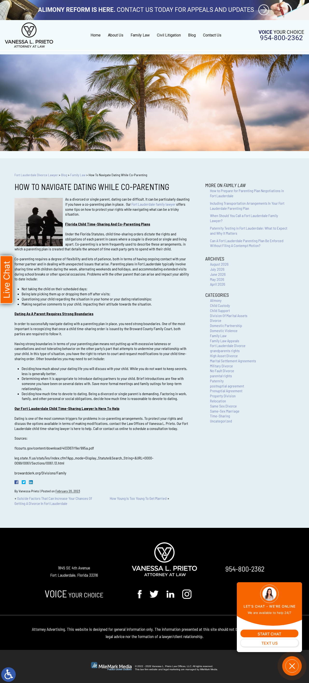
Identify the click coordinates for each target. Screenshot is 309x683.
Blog (192, 35)
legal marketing (171, 669)
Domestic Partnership (226, 325)
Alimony (216, 300)
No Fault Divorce (222, 370)
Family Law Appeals (224, 340)
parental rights (221, 375)
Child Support (220, 310)
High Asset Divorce (224, 355)
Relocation (218, 401)
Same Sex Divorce (223, 406)
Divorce (215, 320)
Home (96, 35)
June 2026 (218, 274)
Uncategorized (221, 421)
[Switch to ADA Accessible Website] (8, 674)
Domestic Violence (224, 330)
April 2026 (217, 284)
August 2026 (219, 264)
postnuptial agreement (227, 386)
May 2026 (217, 279)
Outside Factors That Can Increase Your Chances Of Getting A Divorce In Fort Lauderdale (53, 501)
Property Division (223, 395)
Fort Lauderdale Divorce (228, 345)
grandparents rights (225, 350)
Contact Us (212, 35)
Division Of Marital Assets (228, 315)
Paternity (217, 380)
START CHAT (269, 634)
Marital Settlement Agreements (233, 360)
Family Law (140, 35)
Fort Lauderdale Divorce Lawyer (36, 175)
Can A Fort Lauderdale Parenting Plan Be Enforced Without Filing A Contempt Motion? (246, 243)
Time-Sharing (220, 416)
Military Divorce (221, 365)
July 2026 (217, 269)
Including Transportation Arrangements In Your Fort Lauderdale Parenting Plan (247, 206)
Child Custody (220, 305)
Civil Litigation (169, 35)
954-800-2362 (281, 38)
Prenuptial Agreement (226, 390)
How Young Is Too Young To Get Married (138, 498)
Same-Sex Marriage (224, 411)
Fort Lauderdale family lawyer (154, 204)
